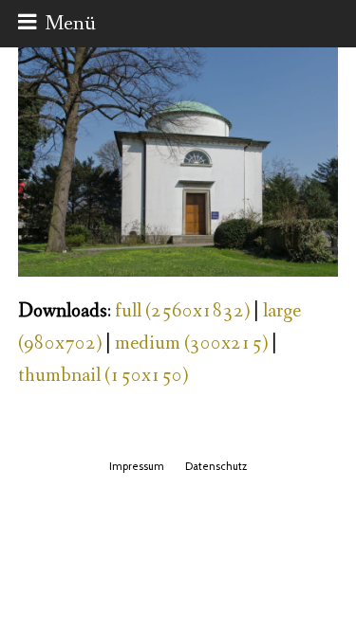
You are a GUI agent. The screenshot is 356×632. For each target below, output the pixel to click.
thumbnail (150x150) (103, 375)
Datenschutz (216, 466)
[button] (57, 23)
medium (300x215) (191, 343)
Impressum (136, 466)
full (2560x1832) (182, 311)
